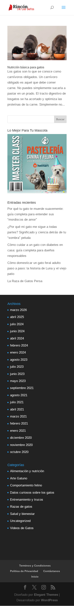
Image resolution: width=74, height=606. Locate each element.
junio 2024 (17, 331)
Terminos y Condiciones (35, 565)
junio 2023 (17, 374)
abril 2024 (17, 338)
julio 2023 (17, 366)
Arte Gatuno (18, 478)
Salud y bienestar (22, 514)
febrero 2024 (19, 345)
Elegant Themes (46, 595)
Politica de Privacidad (24, 571)
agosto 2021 (18, 395)
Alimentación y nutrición (27, 471)
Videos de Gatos (22, 528)
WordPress (49, 600)
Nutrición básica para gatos (25, 67)
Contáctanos (51, 571)
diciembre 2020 (21, 438)
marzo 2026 (18, 310)
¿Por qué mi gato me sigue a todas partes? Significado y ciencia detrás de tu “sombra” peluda (36, 232)
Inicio (35, 576)
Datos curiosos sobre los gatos (32, 492)
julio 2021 (17, 402)
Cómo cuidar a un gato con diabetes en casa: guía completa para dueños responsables (35, 250)
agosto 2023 (18, 359)
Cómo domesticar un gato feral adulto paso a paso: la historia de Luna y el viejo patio (36, 268)
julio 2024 (17, 324)
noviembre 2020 (21, 445)
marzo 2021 (18, 416)
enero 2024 (18, 352)
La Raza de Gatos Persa (24, 281)
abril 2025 (17, 317)
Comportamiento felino (26, 485)
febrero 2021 (19, 423)
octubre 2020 (19, 452)
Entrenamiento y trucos (26, 499)
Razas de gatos (21, 506)
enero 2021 (18, 430)
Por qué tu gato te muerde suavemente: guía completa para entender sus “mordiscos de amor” (35, 214)
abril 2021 (17, 409)
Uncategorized (20, 521)
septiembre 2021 (22, 388)
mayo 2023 (18, 381)
